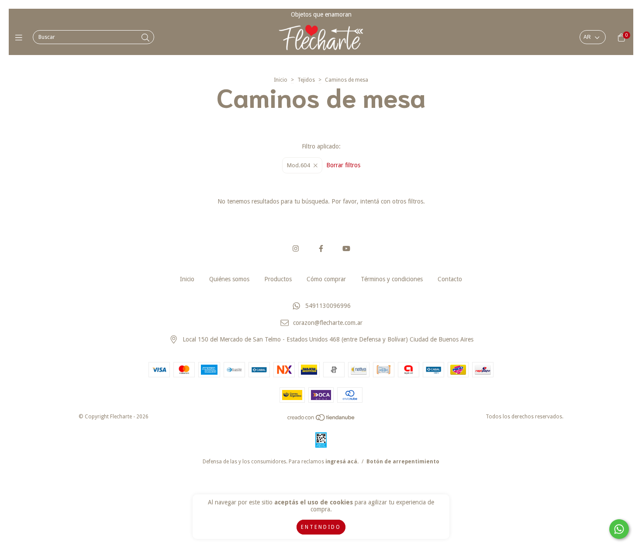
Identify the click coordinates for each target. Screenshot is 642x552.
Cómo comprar (326, 279)
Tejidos (306, 80)
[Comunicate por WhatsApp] (619, 529)
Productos (278, 279)
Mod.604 (298, 165)
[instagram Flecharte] (295, 248)
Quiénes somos (229, 279)
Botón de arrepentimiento (402, 462)
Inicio (280, 80)
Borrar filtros (343, 165)
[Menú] (21, 37)
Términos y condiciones (392, 279)
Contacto (450, 279)
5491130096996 (328, 305)
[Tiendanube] (321, 420)
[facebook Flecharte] (321, 248)
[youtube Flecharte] (346, 248)
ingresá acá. (342, 462)
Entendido (321, 527)
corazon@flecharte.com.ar (327, 322)
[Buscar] (145, 38)
